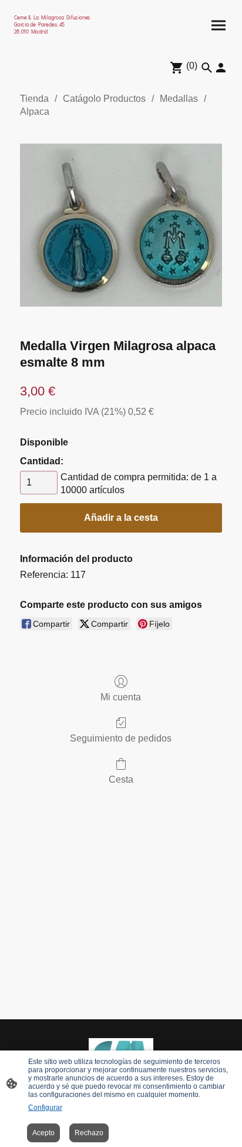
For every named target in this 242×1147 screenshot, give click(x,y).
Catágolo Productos (104, 99)
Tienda (34, 99)
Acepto (43, 1133)
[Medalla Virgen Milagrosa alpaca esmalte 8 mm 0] (121, 225)
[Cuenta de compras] (221, 68)
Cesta (121, 779)
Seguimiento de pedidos (121, 738)
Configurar (45, 1107)
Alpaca (34, 112)
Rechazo (89, 1133)
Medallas (179, 99)
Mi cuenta (120, 697)
